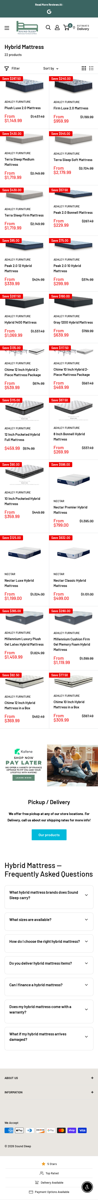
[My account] (57, 27)
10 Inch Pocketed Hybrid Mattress (22, 501)
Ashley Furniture (18, 101)
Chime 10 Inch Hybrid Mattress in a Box (69, 704)
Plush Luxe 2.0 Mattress (23, 108)
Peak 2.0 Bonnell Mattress (73, 212)
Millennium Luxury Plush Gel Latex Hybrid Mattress (24, 641)
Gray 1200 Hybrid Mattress (73, 322)
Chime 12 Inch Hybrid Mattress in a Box (20, 705)
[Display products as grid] (84, 68)
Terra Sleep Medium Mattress (19, 161)
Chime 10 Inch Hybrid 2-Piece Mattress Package (72, 372)
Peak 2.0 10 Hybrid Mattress (67, 268)
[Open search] (48, 27)
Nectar (59, 501)
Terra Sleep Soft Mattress (73, 160)
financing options (42, 995)
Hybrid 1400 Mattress (20, 322)
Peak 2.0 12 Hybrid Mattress (18, 268)
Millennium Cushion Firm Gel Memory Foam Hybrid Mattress (72, 644)
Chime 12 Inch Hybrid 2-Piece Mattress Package (23, 372)
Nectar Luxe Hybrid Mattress (19, 583)
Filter (16, 68)
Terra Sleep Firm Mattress (24, 215)
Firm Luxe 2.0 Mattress (71, 108)
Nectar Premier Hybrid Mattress (70, 509)
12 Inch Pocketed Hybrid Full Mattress (22, 437)
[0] (66, 27)
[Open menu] (7, 28)
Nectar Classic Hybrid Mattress (70, 583)
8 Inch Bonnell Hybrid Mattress (69, 436)
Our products (49, 835)
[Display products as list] (91, 68)
